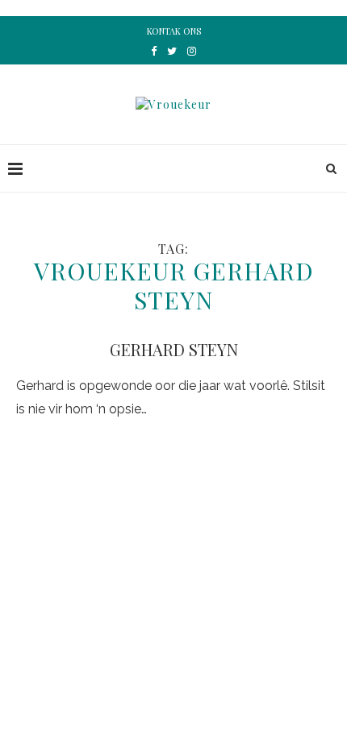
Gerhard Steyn (174, 349)
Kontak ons (174, 31)
